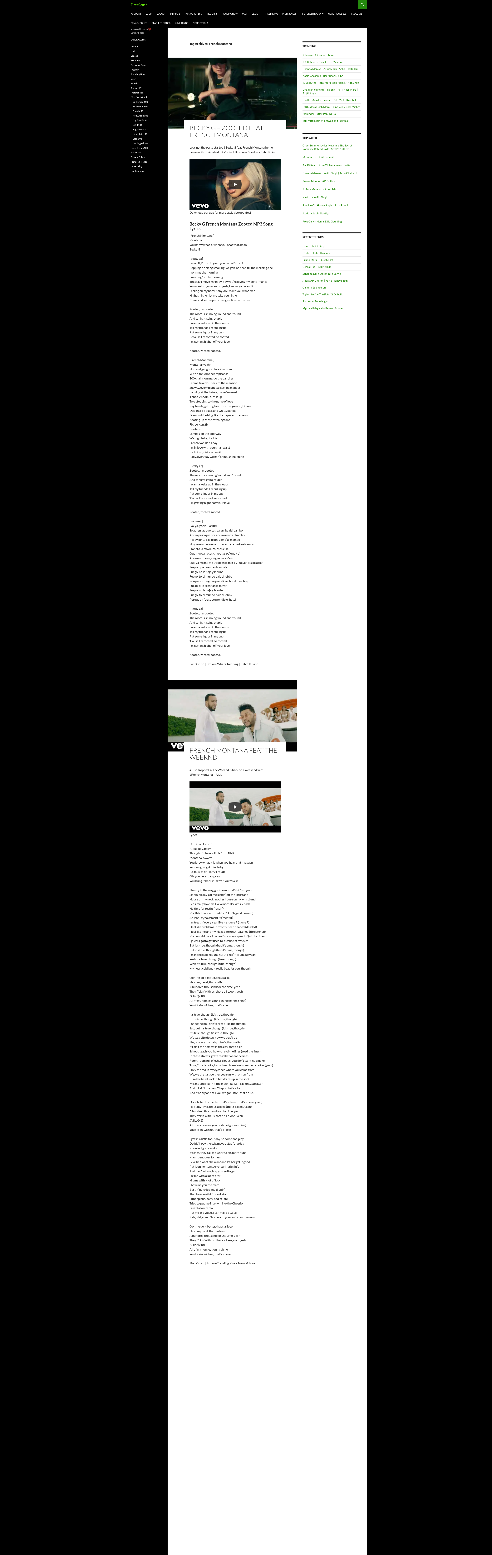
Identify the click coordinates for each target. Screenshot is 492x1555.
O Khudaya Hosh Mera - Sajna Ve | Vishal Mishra (331, 106)
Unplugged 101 (140, 143)
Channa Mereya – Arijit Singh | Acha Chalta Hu (330, 173)
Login (149, 13)
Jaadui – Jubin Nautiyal (316, 213)
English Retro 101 (141, 129)
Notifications (200, 23)
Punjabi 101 (139, 111)
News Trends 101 (337, 13)
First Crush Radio (311, 13)
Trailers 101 (271, 13)
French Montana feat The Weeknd (233, 753)
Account (136, 13)
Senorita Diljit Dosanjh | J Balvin (322, 273)
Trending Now (229, 13)
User (244, 13)
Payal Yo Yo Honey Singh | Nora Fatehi (325, 205)
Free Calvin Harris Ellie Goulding (322, 221)
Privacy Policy (139, 23)
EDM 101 (137, 124)
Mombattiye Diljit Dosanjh (318, 157)
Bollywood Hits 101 (142, 106)
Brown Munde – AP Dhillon (319, 181)
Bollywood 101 (140, 101)
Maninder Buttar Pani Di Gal (320, 113)
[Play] (235, 184)
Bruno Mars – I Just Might (318, 259)
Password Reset (194, 13)
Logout (161, 13)
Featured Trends (161, 23)
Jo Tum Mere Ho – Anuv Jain (320, 189)
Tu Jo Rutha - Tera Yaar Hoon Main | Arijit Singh (331, 82)
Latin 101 (137, 138)
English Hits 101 (141, 120)
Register (212, 13)
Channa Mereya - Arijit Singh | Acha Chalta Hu (330, 68)
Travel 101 (356, 13)
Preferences (289, 13)
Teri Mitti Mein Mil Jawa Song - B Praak (326, 120)
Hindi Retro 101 (141, 134)
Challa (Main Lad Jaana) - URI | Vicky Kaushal (329, 100)
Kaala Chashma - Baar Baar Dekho (323, 75)
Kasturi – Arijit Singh (315, 197)
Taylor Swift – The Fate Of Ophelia (323, 294)
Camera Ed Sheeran (314, 287)
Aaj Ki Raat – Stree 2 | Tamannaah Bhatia (326, 165)
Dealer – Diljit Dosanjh (316, 253)
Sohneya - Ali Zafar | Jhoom (319, 55)
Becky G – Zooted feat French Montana (226, 131)
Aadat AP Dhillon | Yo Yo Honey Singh (325, 280)
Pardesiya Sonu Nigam (316, 301)
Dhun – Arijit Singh (314, 246)
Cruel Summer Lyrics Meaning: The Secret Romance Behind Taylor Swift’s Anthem (327, 147)
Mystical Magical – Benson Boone (322, 308)
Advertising (181, 23)
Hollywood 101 (140, 115)
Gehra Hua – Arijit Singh (317, 266)
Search (256, 13)
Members (175, 13)
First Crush (139, 4)
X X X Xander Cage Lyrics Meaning (323, 62)
